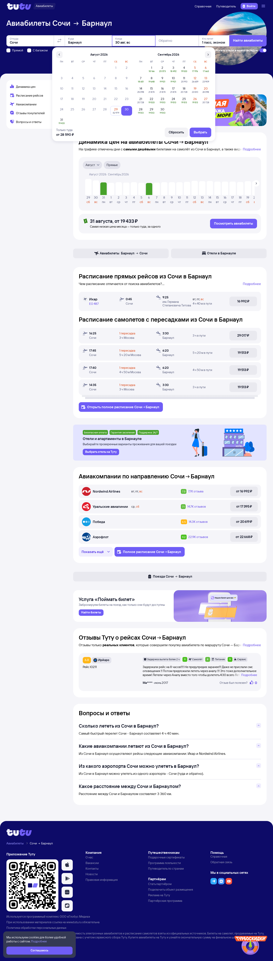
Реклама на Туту (159, 895)
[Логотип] (19, 6)
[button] (67, 865)
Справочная (203, 6)
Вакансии (92, 863)
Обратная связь (221, 862)
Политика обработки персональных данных (36, 928)
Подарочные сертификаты (166, 857)
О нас (89, 857)
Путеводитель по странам (166, 868)
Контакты (92, 868)
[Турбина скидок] (251, 946)
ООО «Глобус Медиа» (75, 916)
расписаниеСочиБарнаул (136, 407)
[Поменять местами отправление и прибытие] (59, 40)
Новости (92, 874)
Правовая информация (102, 880)
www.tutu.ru (74, 922)
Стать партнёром (159, 884)
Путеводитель (226, 6)
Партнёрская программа (165, 901)
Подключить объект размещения (170, 889)
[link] (91, 612)
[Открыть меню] (264, 6)
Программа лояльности (164, 863)
